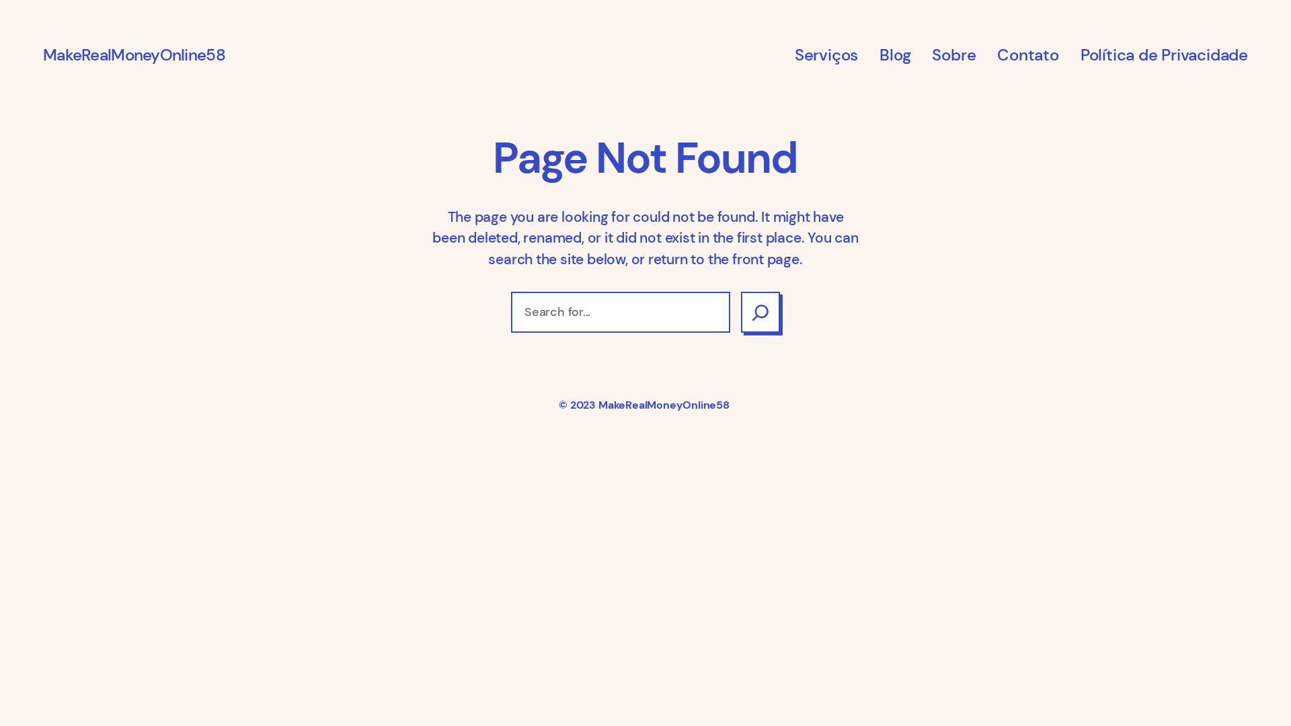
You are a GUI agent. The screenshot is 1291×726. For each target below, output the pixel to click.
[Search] (760, 312)
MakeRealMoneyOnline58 (134, 54)
